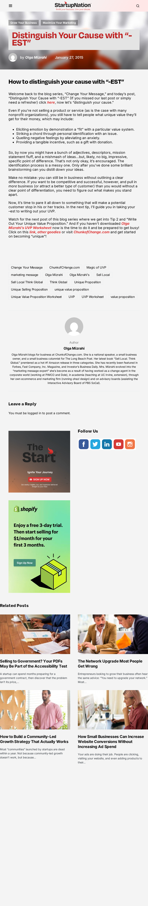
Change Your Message (26, 267)
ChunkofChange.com (91, 232)
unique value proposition (72, 289)
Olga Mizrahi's (79, 275)
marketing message (24, 275)
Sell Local (103, 275)
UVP (72, 297)
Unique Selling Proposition (29, 289)
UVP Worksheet (92, 297)
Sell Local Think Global (27, 282)
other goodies (49, 232)
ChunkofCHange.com (64, 267)
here (51, 102)
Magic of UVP (96, 267)
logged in (34, 413)
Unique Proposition (87, 282)
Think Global (58, 282)
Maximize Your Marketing (59, 22)
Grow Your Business (23, 22)
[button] (10, 5)
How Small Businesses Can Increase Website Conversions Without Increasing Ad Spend (111, 741)
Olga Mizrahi (54, 275)
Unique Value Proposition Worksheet (36, 297)
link (32, 232)
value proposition (123, 297)
